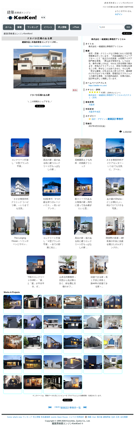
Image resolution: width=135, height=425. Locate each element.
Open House (62, 417)
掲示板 (99, 417)
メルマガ (72, 417)
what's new (17, 417)
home (9, 417)
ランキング (32, 27)
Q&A (113, 417)
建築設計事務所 (115, 119)
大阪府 (92, 104)
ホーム (8, 27)
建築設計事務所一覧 (67, 407)
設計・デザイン (99, 119)
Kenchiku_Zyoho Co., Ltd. (78, 421)
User (94, 417)
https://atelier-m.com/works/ (39, 46)
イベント (48, 27)
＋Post (75, 27)
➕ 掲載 (88, 417)
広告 (118, 417)
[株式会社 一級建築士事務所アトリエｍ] (39, 88)
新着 (19, 27)
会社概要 (124, 417)
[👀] (21, 15)
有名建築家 (45, 417)
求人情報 (62, 27)
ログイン (118, 14)
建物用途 (106, 417)
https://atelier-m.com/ (98, 85)
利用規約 (80, 417)
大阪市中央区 (94, 112)
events (53, 417)
